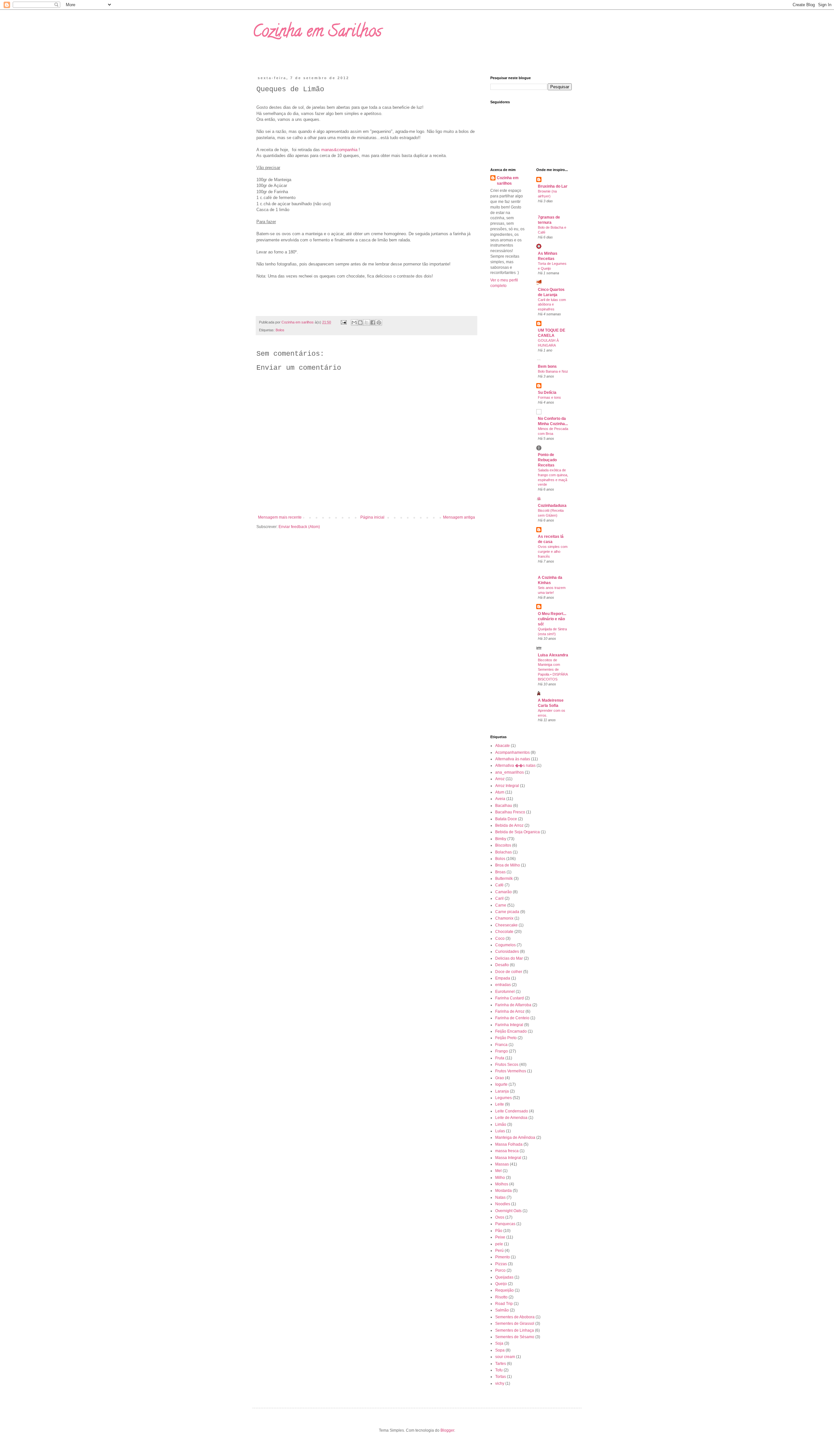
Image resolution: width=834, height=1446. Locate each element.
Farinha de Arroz (510, 1011)
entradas (503, 984)
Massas (502, 1164)
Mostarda (503, 1190)
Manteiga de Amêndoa (515, 1137)
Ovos (499, 1217)
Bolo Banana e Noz (553, 371)
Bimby (500, 839)
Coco (500, 938)
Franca (501, 1044)
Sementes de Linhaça (514, 1330)
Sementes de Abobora (515, 1317)
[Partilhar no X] (366, 322)
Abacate (502, 745)
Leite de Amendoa (511, 1117)
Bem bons (547, 366)
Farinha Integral (509, 1025)
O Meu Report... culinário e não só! (552, 618)
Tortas (500, 1376)
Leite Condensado (511, 1111)
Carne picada (507, 911)
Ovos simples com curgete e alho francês (553, 551)
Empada (502, 978)
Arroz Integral (507, 785)
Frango (501, 1051)
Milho (500, 1177)
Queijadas (504, 1277)
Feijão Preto (506, 1038)
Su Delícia (547, 392)
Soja (499, 1343)
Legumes (503, 1097)
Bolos (280, 330)
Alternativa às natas (512, 759)
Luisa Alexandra (553, 655)
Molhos (501, 1184)
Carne (500, 905)
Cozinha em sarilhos (508, 181)
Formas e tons (549, 397)
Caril (499, 898)
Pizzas (501, 1264)
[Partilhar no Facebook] (372, 322)
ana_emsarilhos (509, 772)
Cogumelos (505, 945)
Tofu (499, 1370)
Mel (498, 1170)
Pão (498, 1230)
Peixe (500, 1237)
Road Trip (504, 1303)
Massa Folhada (509, 1144)
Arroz (500, 779)
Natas (500, 1197)
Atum (499, 792)
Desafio (502, 965)
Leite (499, 1104)
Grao (499, 1078)
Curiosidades (507, 951)
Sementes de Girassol (514, 1323)
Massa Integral (508, 1157)
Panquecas (505, 1224)
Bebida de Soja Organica (517, 832)
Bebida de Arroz (509, 825)
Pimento (502, 1257)
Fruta (499, 1058)
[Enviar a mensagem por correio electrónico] (343, 322)
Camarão (503, 892)
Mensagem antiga (459, 517)
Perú (499, 1250)
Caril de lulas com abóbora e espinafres (552, 304)
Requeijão (504, 1290)
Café (499, 885)
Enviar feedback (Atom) (299, 526)
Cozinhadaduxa (552, 505)
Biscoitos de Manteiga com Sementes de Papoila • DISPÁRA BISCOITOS (553, 669)
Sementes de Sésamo (514, 1337)
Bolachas (503, 852)
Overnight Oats (508, 1211)
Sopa (500, 1350)
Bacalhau (503, 805)
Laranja (502, 1091)
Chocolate (504, 931)
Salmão (502, 1310)
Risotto (501, 1297)
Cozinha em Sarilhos (316, 33)
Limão (500, 1124)
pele (499, 1244)
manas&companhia (339, 149)
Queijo (501, 1283)
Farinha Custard (509, 998)
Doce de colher (508, 971)
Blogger (447, 1430)
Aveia (500, 798)
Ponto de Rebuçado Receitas (547, 459)
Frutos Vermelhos (510, 1071)
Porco (500, 1270)
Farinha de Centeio (512, 1018)
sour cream (505, 1356)
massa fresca (507, 1151)
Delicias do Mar (509, 958)
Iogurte (501, 1084)
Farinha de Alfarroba (513, 1005)
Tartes (500, 1363)
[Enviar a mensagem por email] (354, 322)
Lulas (500, 1131)
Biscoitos (503, 845)
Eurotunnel (505, 991)
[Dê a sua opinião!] (360, 322)
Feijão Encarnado (511, 1031)
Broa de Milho (507, 865)
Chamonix (504, 918)
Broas (500, 872)
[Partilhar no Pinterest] (379, 322)
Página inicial (372, 517)
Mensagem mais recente (280, 517)
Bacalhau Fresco (510, 812)
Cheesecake (506, 925)
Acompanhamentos (512, 752)
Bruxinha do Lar (553, 186)
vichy (499, 1383)
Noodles (502, 1204)
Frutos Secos (506, 1064)
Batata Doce (506, 819)
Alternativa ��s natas (515, 765)
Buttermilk (504, 878)
